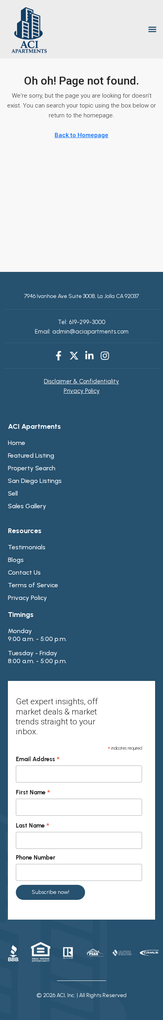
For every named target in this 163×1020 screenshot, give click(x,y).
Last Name (32, 826)
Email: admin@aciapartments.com (82, 331)
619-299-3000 (86, 322)
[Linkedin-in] (89, 355)
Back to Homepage (81, 135)
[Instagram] (105, 355)
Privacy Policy (82, 390)
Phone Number (35, 857)
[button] (152, 29)
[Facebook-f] (58, 355)
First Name (33, 793)
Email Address (38, 759)
